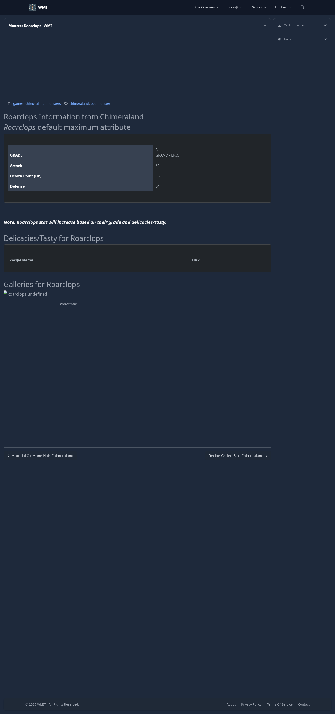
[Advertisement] (140, 65)
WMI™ (42, 704)
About (231, 704)
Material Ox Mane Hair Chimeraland (42, 455)
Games (257, 7)
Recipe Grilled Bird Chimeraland (236, 455)
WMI (42, 7)
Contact (304, 704)
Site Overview (205, 7)
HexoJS (233, 7)
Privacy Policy (251, 704)
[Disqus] (137, 521)
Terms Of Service (280, 704)
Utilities (281, 7)
